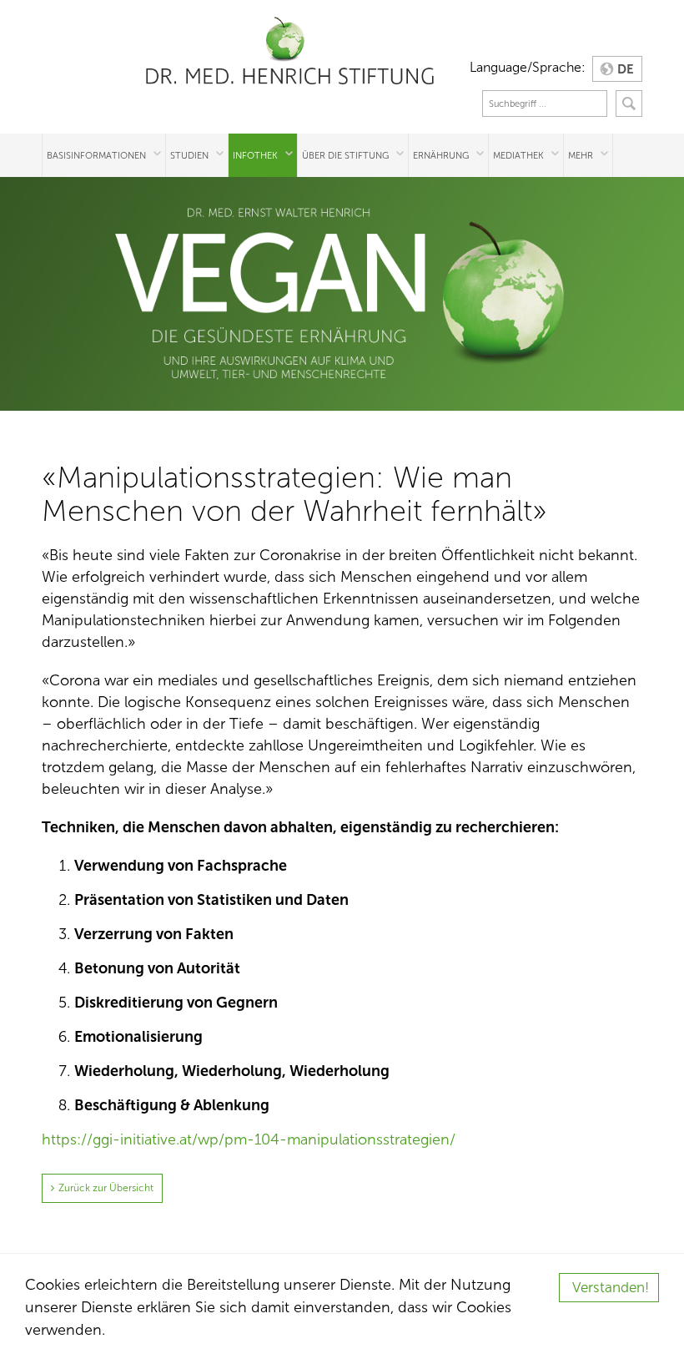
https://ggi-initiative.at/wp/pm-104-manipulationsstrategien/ (248, 1139)
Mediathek (518, 155)
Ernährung (441, 155)
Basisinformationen (96, 155)
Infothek (255, 155)
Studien (189, 155)
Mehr (580, 155)
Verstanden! (610, 1288)
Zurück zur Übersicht (105, 1188)
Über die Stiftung (345, 155)
